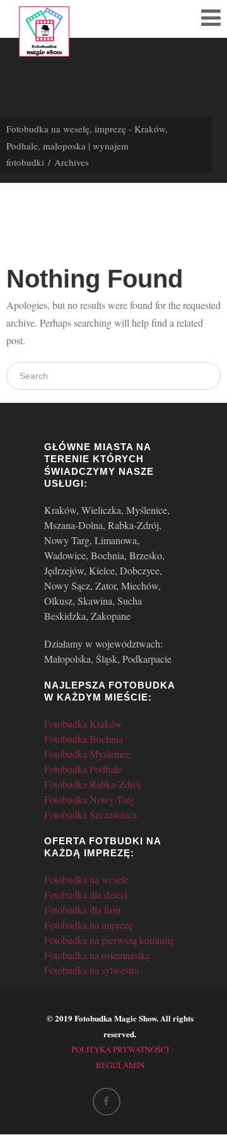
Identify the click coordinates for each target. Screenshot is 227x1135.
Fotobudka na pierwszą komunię (109, 939)
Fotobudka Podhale (83, 769)
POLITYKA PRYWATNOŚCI (120, 1049)
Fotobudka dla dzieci (85, 894)
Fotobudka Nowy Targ (89, 799)
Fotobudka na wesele (86, 879)
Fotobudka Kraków (83, 723)
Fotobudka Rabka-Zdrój (92, 784)
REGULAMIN (120, 1065)
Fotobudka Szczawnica (90, 814)
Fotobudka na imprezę (88, 924)
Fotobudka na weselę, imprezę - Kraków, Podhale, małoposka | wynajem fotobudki (87, 145)
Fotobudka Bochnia (83, 738)
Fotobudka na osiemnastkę (97, 955)
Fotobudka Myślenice (87, 753)
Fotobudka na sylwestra (91, 970)
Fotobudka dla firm (82, 909)
